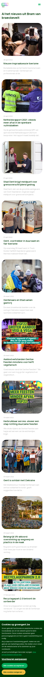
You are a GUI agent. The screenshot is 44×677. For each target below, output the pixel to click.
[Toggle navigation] (39, 5)
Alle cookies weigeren (12, 672)
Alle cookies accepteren (13, 665)
